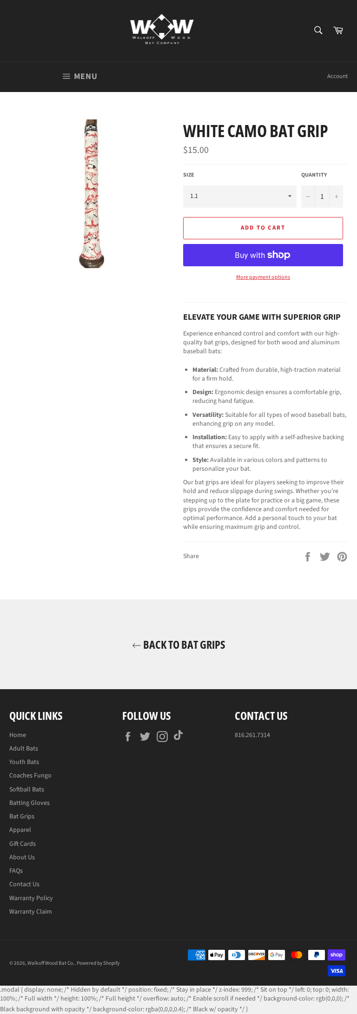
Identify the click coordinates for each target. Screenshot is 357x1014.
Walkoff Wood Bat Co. (50, 963)
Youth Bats (24, 762)
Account (337, 76)
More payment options (263, 277)
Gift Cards (22, 844)
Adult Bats (23, 748)
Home (17, 735)
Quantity (314, 175)
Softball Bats (26, 789)
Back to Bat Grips (183, 644)
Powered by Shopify (98, 963)
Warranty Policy (31, 898)
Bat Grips (21, 816)
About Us (22, 857)
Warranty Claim (30, 911)
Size (188, 175)
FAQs (16, 871)
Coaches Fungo (30, 775)
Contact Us (24, 884)
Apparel (20, 830)
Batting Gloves (29, 803)
